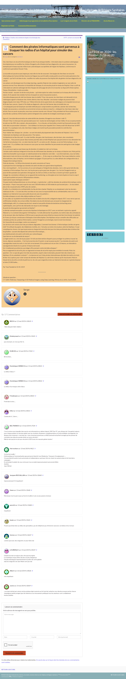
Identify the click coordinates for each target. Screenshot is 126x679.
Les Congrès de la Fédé (69, 21)
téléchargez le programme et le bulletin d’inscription (38, 21)
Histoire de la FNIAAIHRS (90, 21)
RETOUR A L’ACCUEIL (8, 669)
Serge (6, 56)
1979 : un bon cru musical (71, 37)
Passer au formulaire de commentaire (69, 314)
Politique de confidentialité (9, 30)
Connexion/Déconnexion (27, 26)
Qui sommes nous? (8, 21)
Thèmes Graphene (18, 676)
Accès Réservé (109, 21)
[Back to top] (121, 674)
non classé (20, 56)
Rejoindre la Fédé (7, 26)
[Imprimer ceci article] (79, 57)
